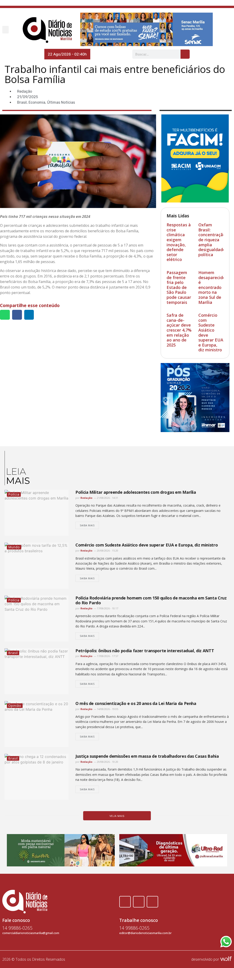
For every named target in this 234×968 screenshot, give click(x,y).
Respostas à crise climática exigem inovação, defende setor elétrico (179, 242)
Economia (37, 102)
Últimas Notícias (61, 102)
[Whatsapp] (152, 901)
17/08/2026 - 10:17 (107, 608)
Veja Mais (117, 816)
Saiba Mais (87, 525)
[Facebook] (125, 901)
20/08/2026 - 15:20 (107, 550)
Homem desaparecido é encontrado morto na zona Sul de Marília (211, 287)
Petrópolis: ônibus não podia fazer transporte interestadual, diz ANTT (144, 650)
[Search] (185, 54)
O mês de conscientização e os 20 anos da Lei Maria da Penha (135, 703)
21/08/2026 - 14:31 (107, 497)
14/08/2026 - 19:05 (107, 709)
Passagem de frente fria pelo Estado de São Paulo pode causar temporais (179, 287)
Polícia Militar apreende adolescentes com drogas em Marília (135, 492)
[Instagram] (138, 901)
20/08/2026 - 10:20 (107, 761)
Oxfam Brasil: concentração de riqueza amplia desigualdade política (212, 239)
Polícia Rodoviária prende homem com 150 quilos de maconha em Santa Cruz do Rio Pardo (150, 600)
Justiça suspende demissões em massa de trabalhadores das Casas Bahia (147, 756)
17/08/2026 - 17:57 (107, 656)
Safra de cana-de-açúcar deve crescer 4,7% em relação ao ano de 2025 (179, 330)
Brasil (22, 102)
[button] (5, 29)
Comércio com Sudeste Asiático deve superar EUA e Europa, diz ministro (210, 332)
